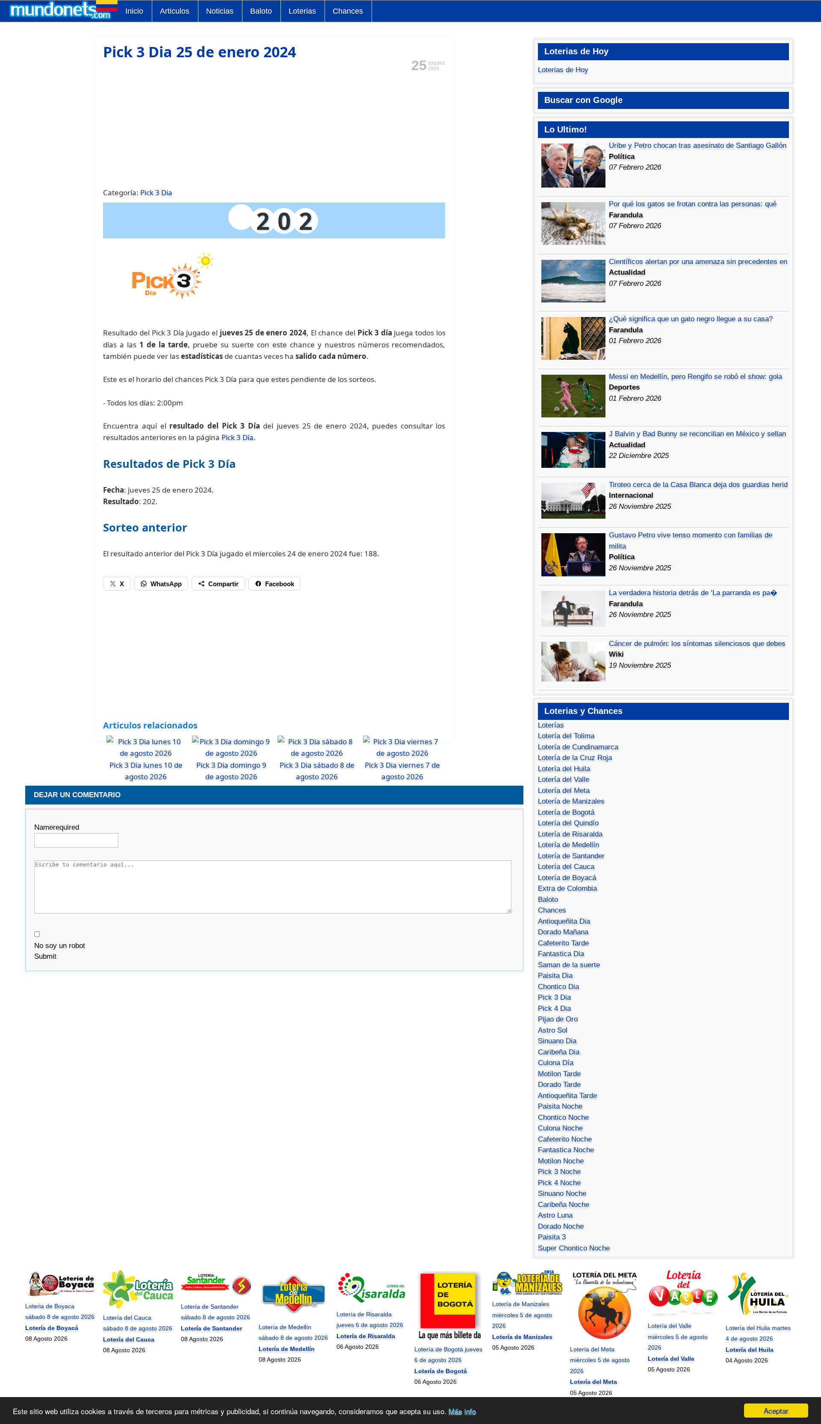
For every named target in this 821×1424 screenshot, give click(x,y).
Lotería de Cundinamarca (578, 747)
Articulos (174, 11)
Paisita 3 (552, 1237)
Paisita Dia (555, 976)
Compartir (223, 583)
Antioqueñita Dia (564, 921)
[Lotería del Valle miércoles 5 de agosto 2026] (683, 1315)
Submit (45, 956)
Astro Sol (552, 1030)
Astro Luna (555, 1215)
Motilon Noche (561, 1161)
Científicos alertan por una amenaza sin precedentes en (698, 262)
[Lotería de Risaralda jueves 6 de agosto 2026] (372, 1303)
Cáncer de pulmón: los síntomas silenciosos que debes (697, 644)
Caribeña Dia (558, 1052)
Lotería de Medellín (568, 845)
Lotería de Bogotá (566, 812)
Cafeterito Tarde (563, 943)
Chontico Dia (558, 987)
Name (56, 827)
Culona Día (555, 1063)
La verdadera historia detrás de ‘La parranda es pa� (693, 593)
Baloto (261, 11)
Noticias (219, 11)
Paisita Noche (560, 1106)
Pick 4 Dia (554, 1008)
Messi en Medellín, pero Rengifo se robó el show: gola (695, 377)
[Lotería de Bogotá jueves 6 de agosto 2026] (449, 1338)
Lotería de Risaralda (570, 834)
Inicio (134, 11)
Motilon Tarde (559, 1074)
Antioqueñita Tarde (567, 1096)
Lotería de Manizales (571, 801)
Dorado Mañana (563, 932)
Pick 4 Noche (559, 1183)
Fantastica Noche (566, 1150)
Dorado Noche (561, 1226)
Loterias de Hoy (563, 70)
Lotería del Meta (564, 791)
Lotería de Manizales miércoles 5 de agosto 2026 (522, 1315)
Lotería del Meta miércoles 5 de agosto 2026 (600, 1360)
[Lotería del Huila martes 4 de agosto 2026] (761, 1316)
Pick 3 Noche (559, 1172)
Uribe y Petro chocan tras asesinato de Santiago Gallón (697, 145)
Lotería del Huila (564, 769)
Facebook (279, 583)
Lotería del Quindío (568, 823)
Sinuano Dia (557, 1041)
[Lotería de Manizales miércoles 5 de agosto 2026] (527, 1293)
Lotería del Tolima (566, 736)
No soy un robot (59, 946)
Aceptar (776, 1410)
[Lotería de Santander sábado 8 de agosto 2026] (216, 1295)
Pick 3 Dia (156, 192)
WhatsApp (166, 583)
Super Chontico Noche (574, 1248)
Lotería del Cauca (566, 867)
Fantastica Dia (561, 954)
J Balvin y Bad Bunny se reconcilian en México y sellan (697, 434)
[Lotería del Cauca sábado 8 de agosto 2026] (138, 1306)
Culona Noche (560, 1128)
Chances (348, 11)
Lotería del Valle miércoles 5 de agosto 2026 (678, 1336)
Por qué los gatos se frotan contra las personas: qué (693, 204)
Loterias (302, 11)
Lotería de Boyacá (567, 878)
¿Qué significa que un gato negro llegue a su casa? (691, 319)
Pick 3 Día (237, 437)
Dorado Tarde (559, 1084)
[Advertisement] (274, 128)
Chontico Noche (563, 1117)
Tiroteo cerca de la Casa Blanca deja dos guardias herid (698, 485)
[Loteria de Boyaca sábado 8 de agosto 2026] (60, 1295)
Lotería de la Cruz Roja (575, 758)
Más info (462, 1411)
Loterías (551, 725)
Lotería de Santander (571, 856)
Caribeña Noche (563, 1205)
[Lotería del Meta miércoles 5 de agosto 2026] (605, 1338)
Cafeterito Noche (565, 1139)
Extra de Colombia (567, 888)
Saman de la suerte (569, 965)
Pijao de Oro (558, 1019)
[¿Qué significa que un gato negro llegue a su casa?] (573, 357)
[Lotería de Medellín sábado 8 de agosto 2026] (294, 1315)
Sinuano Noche (562, 1193)
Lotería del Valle (563, 779)
